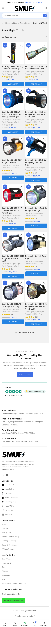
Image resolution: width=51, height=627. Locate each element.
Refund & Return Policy (10, 537)
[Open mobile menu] (3, 8)
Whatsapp (39, 2)
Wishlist (5, 571)
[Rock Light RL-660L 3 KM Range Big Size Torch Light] (36, 147)
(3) (12, 77)
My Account (6, 563)
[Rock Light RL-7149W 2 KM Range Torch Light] (13, 291)
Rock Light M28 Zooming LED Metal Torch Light (12, 67)
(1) (12, 170)
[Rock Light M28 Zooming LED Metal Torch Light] (13, 53)
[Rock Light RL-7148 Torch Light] (36, 243)
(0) (12, 125)
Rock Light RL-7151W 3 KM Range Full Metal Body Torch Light (36, 306)
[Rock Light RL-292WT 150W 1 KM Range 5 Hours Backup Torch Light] (13, 99)
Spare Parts (9, 514)
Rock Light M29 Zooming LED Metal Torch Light (36, 67)
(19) (36, 317)
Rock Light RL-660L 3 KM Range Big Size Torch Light (35, 162)
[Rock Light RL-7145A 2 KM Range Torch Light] (36, 195)
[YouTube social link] (7, 475)
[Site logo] (24, 8)
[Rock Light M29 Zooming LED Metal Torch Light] (36, 53)
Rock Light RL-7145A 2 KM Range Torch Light (36, 209)
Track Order (6, 559)
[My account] (46, 8)
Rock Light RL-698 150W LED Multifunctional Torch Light (12, 210)
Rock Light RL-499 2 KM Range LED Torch (12, 161)
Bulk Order (6, 575)
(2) (36, 173)
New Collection (10, 485)
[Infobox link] (9, 410)
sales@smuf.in (29, 2)
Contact (5, 528)
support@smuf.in (13, 594)
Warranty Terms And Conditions (14, 583)
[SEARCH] (45, 15)
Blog (3, 579)
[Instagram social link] (3, 475)
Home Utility (9, 506)
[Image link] (14, 454)
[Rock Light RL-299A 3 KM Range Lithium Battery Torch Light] (36, 99)
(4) (12, 314)
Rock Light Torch (13, 74)
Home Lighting (11, 23)
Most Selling (9, 489)
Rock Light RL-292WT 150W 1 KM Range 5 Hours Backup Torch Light (13, 114)
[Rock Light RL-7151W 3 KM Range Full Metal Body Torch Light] (36, 291)
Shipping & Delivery (9, 541)
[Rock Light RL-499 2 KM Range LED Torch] (13, 147)
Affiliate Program (8, 549)
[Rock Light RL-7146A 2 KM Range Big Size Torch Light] (13, 243)
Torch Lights (25, 23)
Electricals (8, 493)
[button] (13, 84)
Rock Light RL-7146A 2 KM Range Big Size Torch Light (13, 258)
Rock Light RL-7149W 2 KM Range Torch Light (11, 305)
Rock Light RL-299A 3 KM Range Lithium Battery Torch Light (35, 114)
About (4, 524)
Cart (3, 567)
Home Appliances (11, 497)
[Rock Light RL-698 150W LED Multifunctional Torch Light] (13, 195)
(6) (36, 77)
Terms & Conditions (9, 545)
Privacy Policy (7, 533)
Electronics (9, 510)
